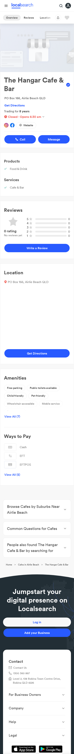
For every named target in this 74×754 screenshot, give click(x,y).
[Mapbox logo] (13, 341)
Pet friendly (38, 395)
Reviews (29, 17)
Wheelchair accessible (20, 403)
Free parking (14, 388)
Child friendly (15, 395)
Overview (12, 17)
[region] (37, 316)
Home (9, 564)
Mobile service (51, 403)
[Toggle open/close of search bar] (61, 6)
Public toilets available (43, 388)
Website (28, 125)
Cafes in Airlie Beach (28, 564)
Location (45, 17)
